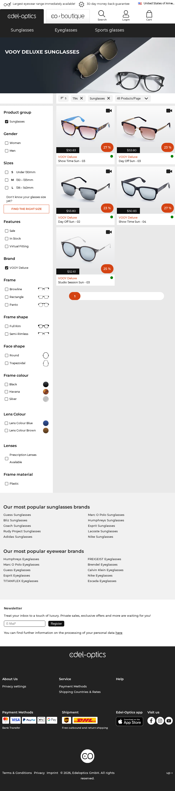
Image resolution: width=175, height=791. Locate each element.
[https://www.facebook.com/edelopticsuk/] (151, 721)
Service (65, 679)
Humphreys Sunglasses (106, 520)
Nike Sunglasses (100, 536)
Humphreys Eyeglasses (21, 559)
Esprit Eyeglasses (16, 575)
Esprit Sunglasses (101, 525)
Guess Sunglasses (17, 515)
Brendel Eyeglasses (103, 564)
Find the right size (26, 209)
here (119, 632)
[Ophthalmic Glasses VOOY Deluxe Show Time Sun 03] (85, 127)
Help (120, 679)
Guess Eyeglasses (17, 570)
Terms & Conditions (17, 773)
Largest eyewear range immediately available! (44, 3)
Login (126, 19)
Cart (149, 19)
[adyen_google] (51, 720)
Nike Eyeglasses (100, 575)
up (168, 773)
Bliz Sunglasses (15, 520)
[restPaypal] (29, 720)
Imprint (52, 773)
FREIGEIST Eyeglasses (104, 559)
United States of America (159, 3)
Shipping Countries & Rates (80, 692)
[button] (22, 16)
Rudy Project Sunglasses (22, 531)
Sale (12, 230)
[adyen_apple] (41, 720)
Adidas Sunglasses (17, 536)
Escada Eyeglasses (102, 581)
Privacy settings (14, 686)
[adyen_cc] (5, 720)
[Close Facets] (26, 98)
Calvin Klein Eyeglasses (106, 570)
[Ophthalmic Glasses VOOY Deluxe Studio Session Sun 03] (85, 248)
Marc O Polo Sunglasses (106, 515)
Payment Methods (73, 686)
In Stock (15, 238)
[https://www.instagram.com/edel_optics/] (160, 721)
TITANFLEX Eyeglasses (20, 581)
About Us (10, 679)
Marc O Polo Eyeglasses (21, 564)
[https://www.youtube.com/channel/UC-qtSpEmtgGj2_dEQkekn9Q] (169, 721)
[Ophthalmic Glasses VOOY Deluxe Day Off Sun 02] (85, 188)
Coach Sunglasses (17, 525)
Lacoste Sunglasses (103, 531)
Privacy (39, 773)
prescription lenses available (23, 458)
